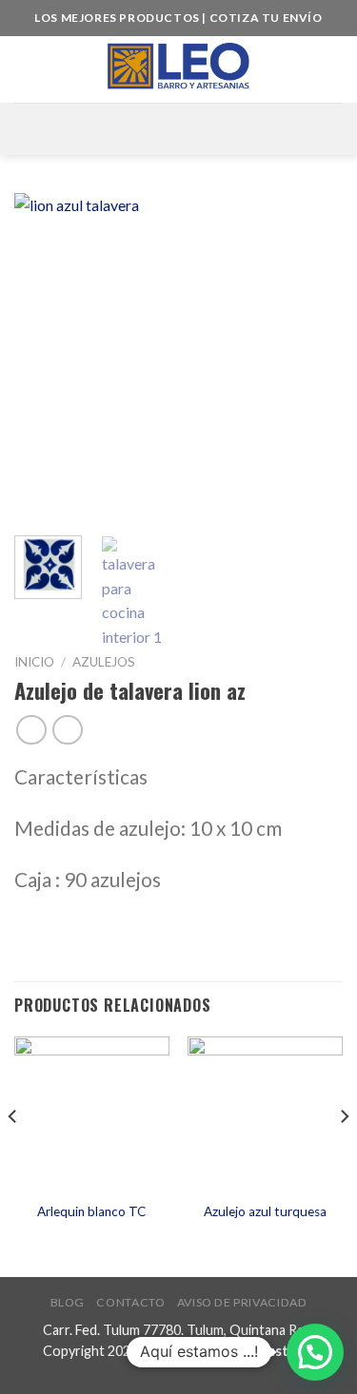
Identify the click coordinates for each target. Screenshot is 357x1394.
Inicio (34, 661)
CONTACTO (130, 1302)
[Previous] (45, 357)
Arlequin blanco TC (91, 1211)
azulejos (103, 661)
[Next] (312, 357)
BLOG (67, 1302)
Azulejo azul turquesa (265, 1211)
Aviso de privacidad (242, 1302)
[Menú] (178, 129)
